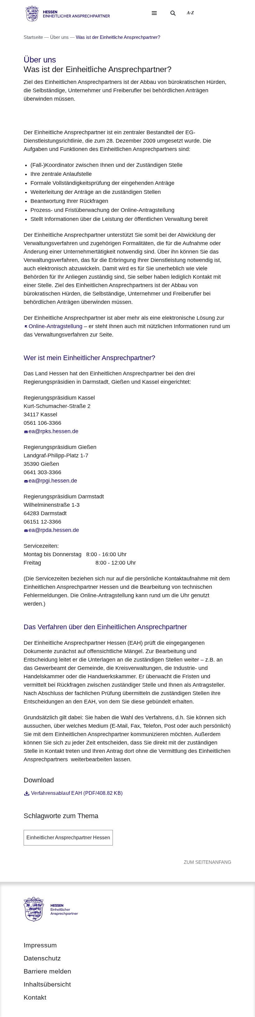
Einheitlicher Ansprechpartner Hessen (68, 837)
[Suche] (173, 13)
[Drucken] (77, 114)
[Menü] (154, 13)
